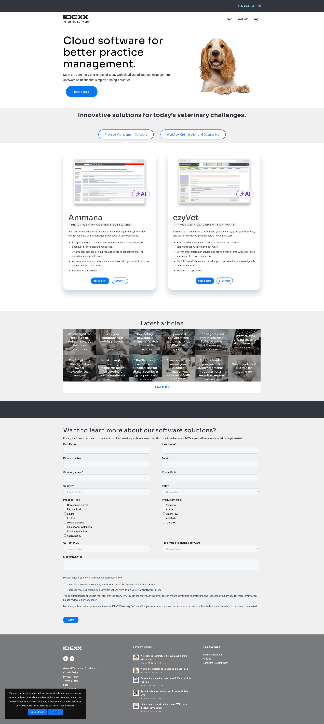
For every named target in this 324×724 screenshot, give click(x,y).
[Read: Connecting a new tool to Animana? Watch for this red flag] (136, 680)
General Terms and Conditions (80, 668)
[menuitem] (246, 6)
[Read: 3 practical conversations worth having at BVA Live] (136, 693)
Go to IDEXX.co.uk (246, 6)
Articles (207, 658)
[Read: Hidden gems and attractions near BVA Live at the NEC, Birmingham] (136, 706)
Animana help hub (213, 654)
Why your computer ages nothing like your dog (164, 669)
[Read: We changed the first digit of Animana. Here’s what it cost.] (136, 657)
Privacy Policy (70, 676)
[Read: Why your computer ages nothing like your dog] (136, 670)
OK (55, 712)
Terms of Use (70, 680)
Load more (162, 387)
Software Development (215, 662)
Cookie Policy (70, 672)
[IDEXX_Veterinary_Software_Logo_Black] (76, 19)
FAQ (65, 685)
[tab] (126, 135)
